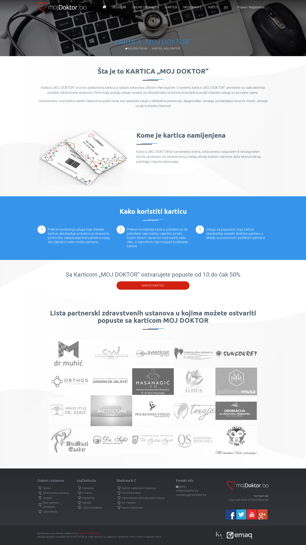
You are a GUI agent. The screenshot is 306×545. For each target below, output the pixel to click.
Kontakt (86, 502)
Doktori (47, 488)
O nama (87, 492)
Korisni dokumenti (132, 507)
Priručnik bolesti (131, 492)
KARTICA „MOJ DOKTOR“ (166, 48)
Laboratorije (50, 511)
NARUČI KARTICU (153, 285)
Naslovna (87, 488)
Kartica (171, 7)
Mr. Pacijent (129, 502)
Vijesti (213, 7)
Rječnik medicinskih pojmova (139, 488)
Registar (119, 7)
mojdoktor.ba (137, 48)
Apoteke (47, 497)
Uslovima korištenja (88, 533)
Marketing (88, 497)
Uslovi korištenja (92, 507)
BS (226, 7)
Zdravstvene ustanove (56, 492)
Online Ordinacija (145, 7)
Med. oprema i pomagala (51, 504)
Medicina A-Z (192, 7)
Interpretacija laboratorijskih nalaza (143, 497)
